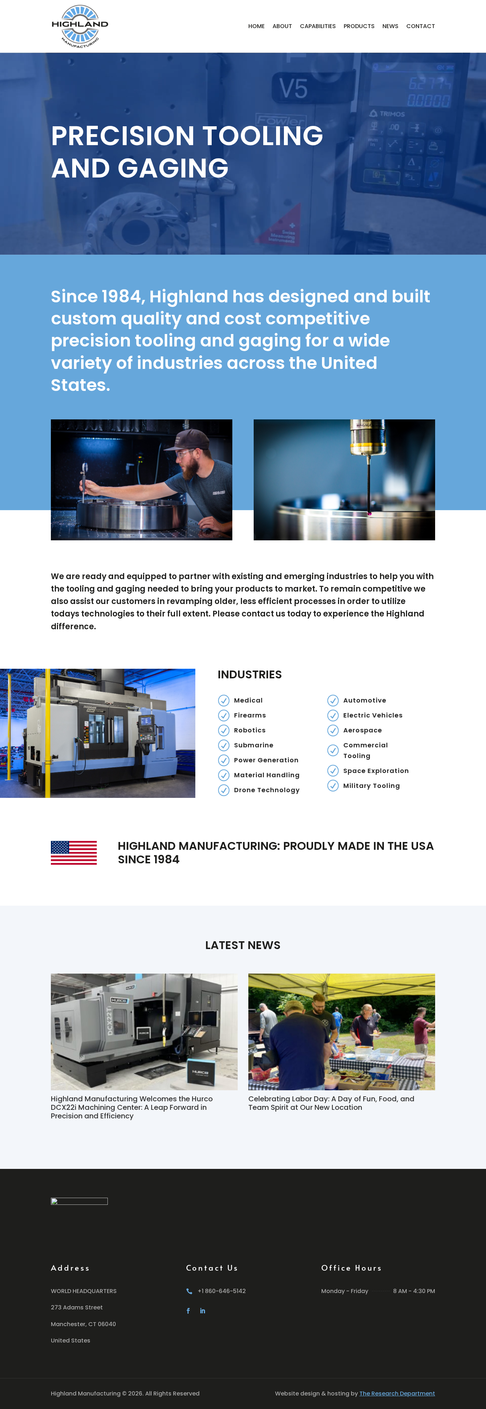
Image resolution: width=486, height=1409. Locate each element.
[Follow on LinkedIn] (202, 1311)
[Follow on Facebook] (188, 1311)
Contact (420, 26)
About (282, 26)
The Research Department (397, 1393)
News (390, 26)
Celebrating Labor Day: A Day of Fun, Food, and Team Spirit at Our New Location (331, 1103)
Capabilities (318, 26)
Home (256, 26)
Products (359, 26)
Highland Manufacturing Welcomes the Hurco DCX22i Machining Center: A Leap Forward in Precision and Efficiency (132, 1107)
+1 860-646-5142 (221, 1291)
